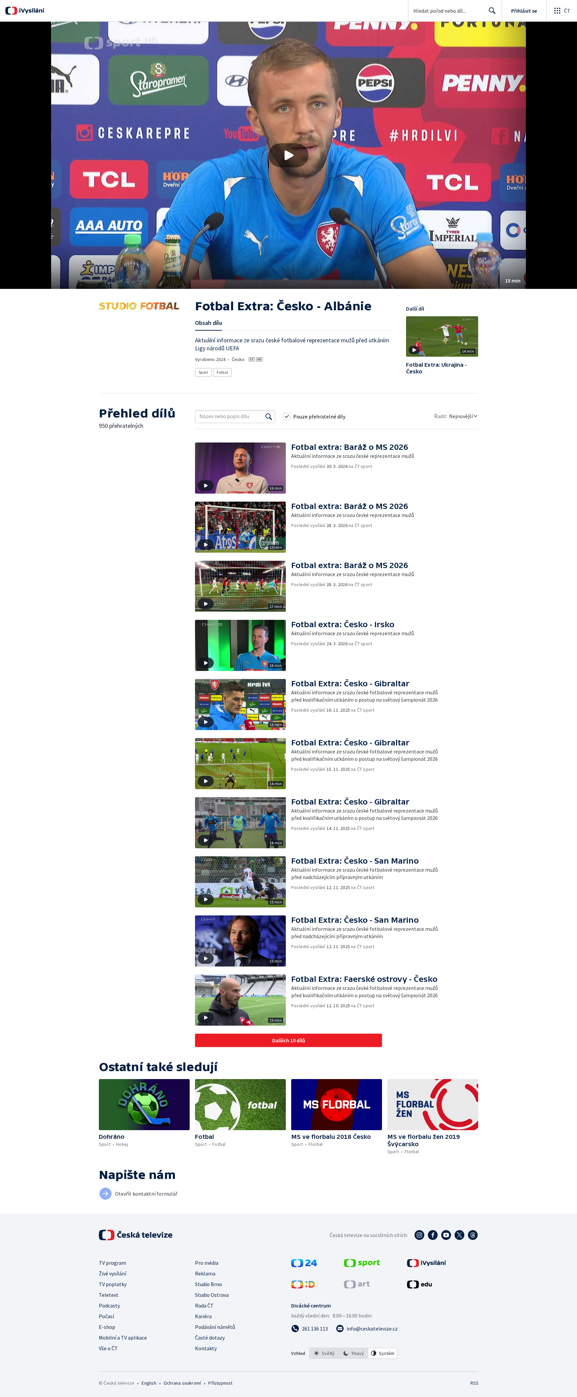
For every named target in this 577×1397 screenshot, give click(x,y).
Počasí (106, 1316)
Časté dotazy (210, 1337)
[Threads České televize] (472, 1235)
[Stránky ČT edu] (419, 1286)
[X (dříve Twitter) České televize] (459, 1235)
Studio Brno (208, 1284)
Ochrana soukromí (182, 1383)
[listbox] (353, 1353)
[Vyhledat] (269, 416)
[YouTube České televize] (446, 1235)
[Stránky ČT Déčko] (303, 1286)
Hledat (492, 10)
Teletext (109, 1294)
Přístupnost (220, 1383)
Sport (203, 372)
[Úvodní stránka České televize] (136, 1235)
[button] (288, 155)
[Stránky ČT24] (304, 1265)
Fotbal (222, 372)
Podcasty (109, 1305)
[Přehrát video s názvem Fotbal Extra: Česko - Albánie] (288, 155)
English (149, 1383)
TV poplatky (113, 1284)
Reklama (205, 1273)
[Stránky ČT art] (357, 1286)
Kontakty (206, 1348)
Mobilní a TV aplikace (123, 1337)
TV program (112, 1262)
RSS (474, 1383)
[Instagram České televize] (419, 1235)
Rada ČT (204, 1305)
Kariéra (203, 1316)
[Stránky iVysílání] (426, 1265)
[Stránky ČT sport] (362, 1265)
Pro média (206, 1262)
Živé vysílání (112, 1273)
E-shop (107, 1327)
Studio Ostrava (212, 1294)
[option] (324, 1353)
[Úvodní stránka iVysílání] (30, 11)
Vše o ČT (108, 1348)
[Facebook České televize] (432, 1235)
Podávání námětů (215, 1327)
